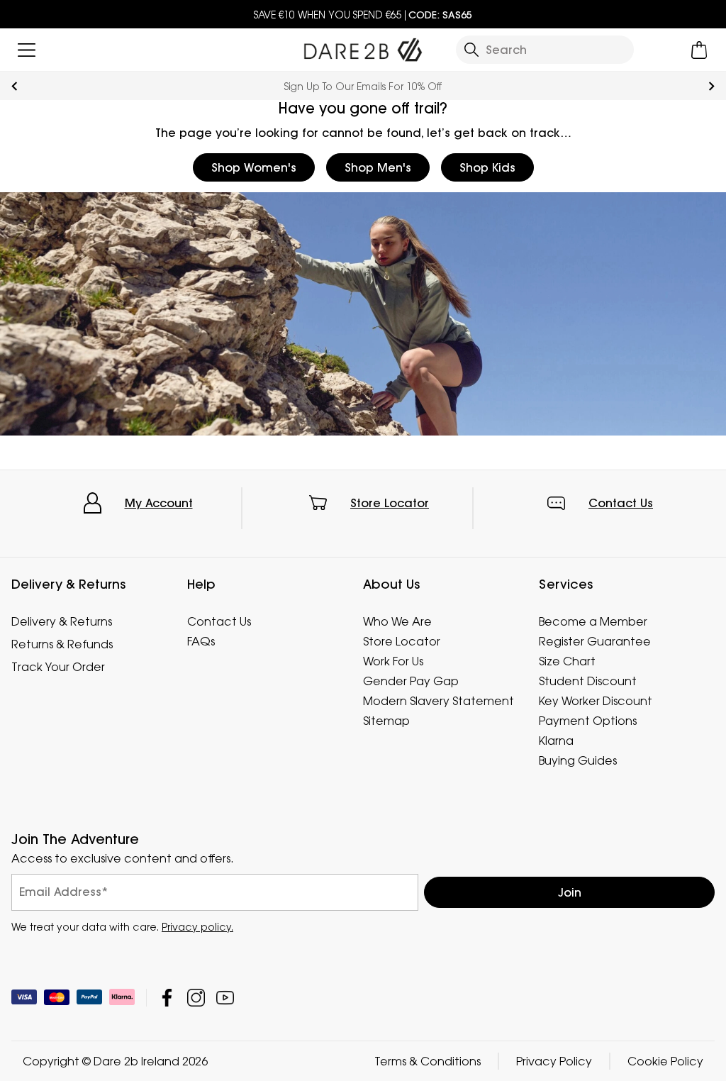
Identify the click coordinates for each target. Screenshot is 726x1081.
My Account (159, 503)
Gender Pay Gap (411, 681)
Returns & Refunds (62, 644)
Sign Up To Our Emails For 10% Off (363, 86)
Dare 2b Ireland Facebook (167, 998)
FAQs (201, 641)
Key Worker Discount (595, 701)
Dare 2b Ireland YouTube (225, 998)
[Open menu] (26, 50)
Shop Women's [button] (253, 167)
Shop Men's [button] (378, 167)
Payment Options (588, 721)
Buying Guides (578, 760)
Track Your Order (58, 667)
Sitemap (386, 721)
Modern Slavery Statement (438, 701)
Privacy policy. (197, 927)
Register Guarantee (595, 641)
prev (14, 86)
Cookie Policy (665, 1061)
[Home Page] (362, 47)
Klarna (556, 740)
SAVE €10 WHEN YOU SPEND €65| (363, 15)
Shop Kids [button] (487, 167)
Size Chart (567, 661)
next (711, 86)
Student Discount (588, 681)
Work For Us (393, 661)
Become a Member (593, 621)
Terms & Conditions (427, 1061)
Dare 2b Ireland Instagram (196, 998)
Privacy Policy (554, 1061)
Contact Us (620, 503)
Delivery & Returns (61, 621)
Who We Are (397, 621)
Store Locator (389, 503)
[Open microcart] (699, 50)
